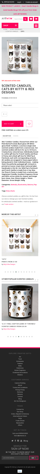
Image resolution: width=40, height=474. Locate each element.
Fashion (20, 363)
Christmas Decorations (20, 372)
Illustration (22, 184)
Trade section (8, 204)
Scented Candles (11, 31)
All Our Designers (20, 401)
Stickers (20, 375)
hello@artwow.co (20, 435)
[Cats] (20, 237)
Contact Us (20, 409)
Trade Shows (20, 420)
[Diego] (20, 302)
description (7, 136)
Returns (20, 394)
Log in (19, 2)
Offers (20, 425)
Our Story (20, 411)
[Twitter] (12, 441)
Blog (20, 399)
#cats (12, 191)
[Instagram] (18, 441)
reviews (15, 136)
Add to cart (9, 124)
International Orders (20, 416)
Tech (20, 359)
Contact (20, 396)
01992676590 (9, 2)
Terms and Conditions (20, 387)
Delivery (20, 392)
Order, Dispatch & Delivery (20, 414)
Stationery (20, 368)
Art (20, 357)
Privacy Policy (20, 390)
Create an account (32, 2)
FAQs (20, 418)
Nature (30, 184)
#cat (8, 191)
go (33, 458)
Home (5, 29)
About (20, 385)
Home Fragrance (16, 29)
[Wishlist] (31, 19)
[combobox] (4, 114)
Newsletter (20, 423)
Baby (20, 366)
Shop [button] (5, 25)
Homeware (20, 361)
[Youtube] (21, 441)
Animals (14, 184)
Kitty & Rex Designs (9, 264)
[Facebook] (15, 441)
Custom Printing (20, 383)
